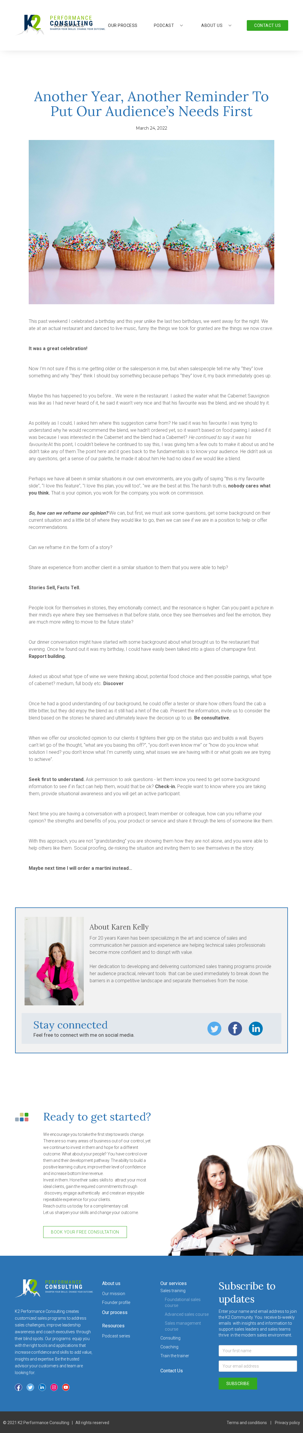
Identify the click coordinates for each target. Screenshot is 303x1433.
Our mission (113, 1293)
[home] (60, 25)
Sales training (173, 1290)
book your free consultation (85, 1232)
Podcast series (116, 1336)
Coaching (169, 1347)
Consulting (170, 1338)
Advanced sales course (187, 1314)
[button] (169, 25)
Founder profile (116, 1302)
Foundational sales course (183, 1302)
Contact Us (171, 1371)
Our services (173, 1283)
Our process (115, 1312)
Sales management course (183, 1326)
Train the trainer (174, 1355)
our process (123, 25)
